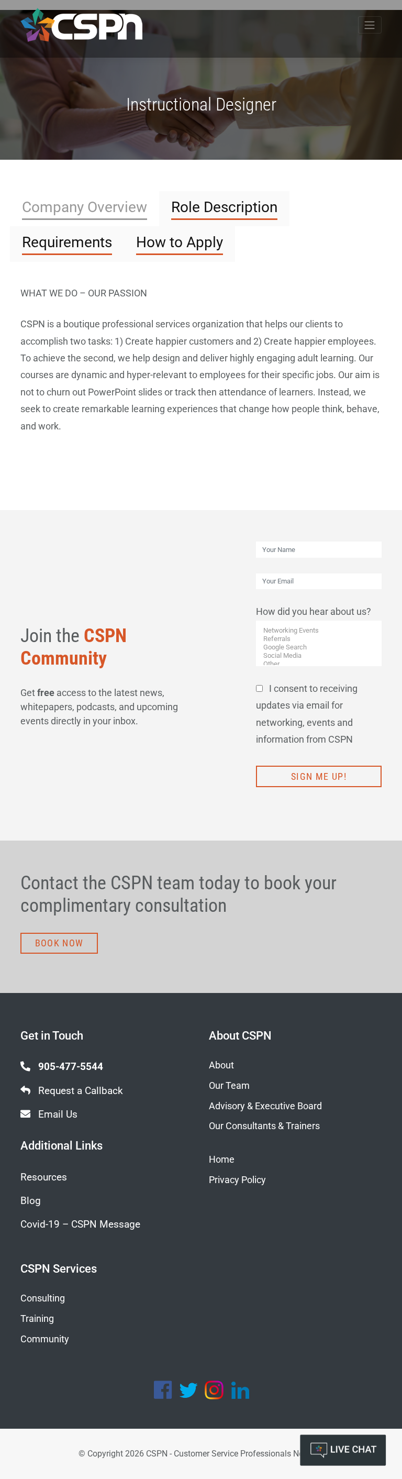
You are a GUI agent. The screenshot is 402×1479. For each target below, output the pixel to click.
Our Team (229, 1085)
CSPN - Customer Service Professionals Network (234, 1454)
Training (37, 1318)
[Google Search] (319, 647)
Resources (43, 1177)
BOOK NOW (59, 942)
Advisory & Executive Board (265, 1105)
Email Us (56, 1114)
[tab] (84, 208)
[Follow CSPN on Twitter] (188, 1390)
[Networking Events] (319, 630)
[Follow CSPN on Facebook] (162, 1390)
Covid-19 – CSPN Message (80, 1224)
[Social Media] (319, 656)
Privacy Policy (237, 1179)
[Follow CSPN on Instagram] (214, 1390)
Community (44, 1338)
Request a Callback (79, 1091)
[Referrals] (319, 639)
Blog (30, 1201)
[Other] (319, 664)
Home (221, 1159)
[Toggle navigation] (370, 24)
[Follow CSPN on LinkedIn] (239, 1390)
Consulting (42, 1298)
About (221, 1064)
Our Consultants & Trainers (264, 1125)
